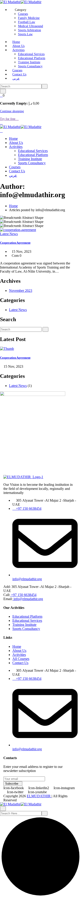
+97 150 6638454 (23, 595)
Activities (18, 50)
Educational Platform (31, 58)
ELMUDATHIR (39, 796)
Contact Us (19, 74)
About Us (18, 46)
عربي (16, 78)
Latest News (9, 234)
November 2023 (20, 290)
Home (16, 42)
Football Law (26, 22)
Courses (23, 14)
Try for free (8, 119)
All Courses (20, 659)
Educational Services (31, 54)
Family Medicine (29, 18)
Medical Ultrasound (30, 26)
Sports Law (25, 34)
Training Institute (29, 62)
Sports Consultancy (30, 66)
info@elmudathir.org (28, 599)
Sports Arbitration (29, 30)
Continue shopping (12, 111)
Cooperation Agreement (15, 242)
